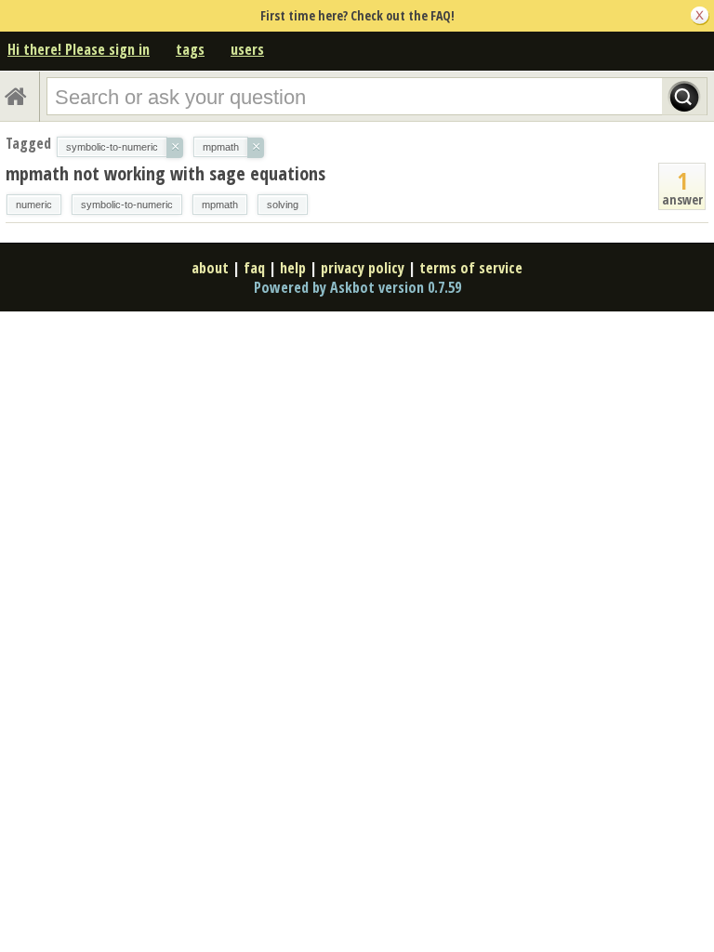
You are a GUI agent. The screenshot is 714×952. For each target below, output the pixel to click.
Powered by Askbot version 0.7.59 (357, 287)
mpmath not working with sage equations (165, 173)
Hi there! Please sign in (78, 49)
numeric (34, 204)
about (210, 268)
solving (282, 204)
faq (254, 268)
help (293, 268)
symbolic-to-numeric (127, 204)
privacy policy (362, 268)
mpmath (220, 204)
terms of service (470, 268)
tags (190, 49)
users (247, 49)
